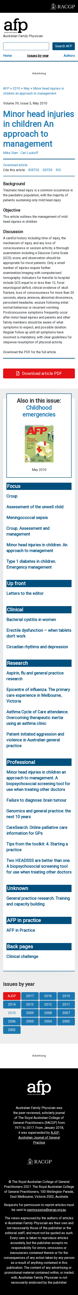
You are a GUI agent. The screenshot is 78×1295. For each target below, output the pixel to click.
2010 (16, 88)
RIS (58, 170)
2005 (30, 1021)
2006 (12, 1021)
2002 (12, 1030)
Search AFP (63, 46)
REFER (47, 170)
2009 (30, 1013)
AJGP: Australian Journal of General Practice (39, 1138)
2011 (66, 1004)
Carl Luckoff (29, 153)
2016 (48, 996)
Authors (69, 56)
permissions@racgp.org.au (46, 1210)
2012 (48, 1004)
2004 (48, 1021)
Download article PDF (41, 373)
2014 (12, 1004)
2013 (30, 1004)
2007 (66, 1013)
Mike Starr (10, 153)
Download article (15, 165)
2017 (30, 996)
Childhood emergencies (39, 411)
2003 (66, 1021)
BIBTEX (33, 170)
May (27, 88)
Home (7, 56)
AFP (6, 88)
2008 (48, 1013)
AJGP (12, 996)
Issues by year (38, 56)
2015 (66, 996)
